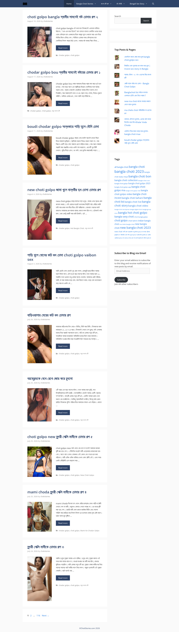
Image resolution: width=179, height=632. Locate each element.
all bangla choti (121, 167)
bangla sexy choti (124, 216)
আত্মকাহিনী (130, 232)
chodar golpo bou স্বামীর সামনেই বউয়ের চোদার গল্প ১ (63, 72)
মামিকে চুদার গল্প (147, 238)
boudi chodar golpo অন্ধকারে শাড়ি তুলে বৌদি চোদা (63, 126)
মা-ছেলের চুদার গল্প (138, 238)
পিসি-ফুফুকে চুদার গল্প (132, 235)
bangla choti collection (126, 180)
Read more (62, 48)
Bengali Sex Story (137, 3)
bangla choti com (144, 180)
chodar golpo (64, 55)
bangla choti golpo (121, 183)
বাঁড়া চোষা (131, 238)
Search (117, 16)
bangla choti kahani (132, 197)
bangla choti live (133, 201)
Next (45, 615)
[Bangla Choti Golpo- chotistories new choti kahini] (26, 3)
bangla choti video (138, 205)
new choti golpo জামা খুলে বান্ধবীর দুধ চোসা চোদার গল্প (64, 189)
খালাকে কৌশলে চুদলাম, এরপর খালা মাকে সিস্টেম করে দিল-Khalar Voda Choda (137, 122)
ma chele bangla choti (127, 224)
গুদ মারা (144, 232)
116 (38, 615)
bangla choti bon (139, 176)
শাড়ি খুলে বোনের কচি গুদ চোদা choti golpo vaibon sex (61, 257)
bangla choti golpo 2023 (139, 183)
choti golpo (74, 55)
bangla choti (137, 167)
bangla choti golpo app (122, 187)
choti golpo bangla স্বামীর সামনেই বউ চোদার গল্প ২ (62, 16)
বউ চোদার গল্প (126, 238)
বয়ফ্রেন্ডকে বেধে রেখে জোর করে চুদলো (50, 378)
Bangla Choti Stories (84, 3)
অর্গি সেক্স (125, 232)
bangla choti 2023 (129, 171)
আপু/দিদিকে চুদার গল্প (137, 232)
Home (68, 3)
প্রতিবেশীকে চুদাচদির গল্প (142, 235)
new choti (118, 231)
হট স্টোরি (119, 3)
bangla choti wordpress (121, 209)
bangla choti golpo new (133, 191)
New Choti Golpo (87, 475)
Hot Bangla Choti (77, 228)
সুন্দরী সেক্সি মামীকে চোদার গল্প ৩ (45, 546)
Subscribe (121, 280)
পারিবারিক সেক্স (123, 235)
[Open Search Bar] (153, 3)
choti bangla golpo (141, 217)
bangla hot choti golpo (132, 213)
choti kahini (133, 221)
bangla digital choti (136, 209)
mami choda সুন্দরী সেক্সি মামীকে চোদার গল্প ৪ (57, 491)
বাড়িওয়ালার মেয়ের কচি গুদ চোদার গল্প (49, 315)
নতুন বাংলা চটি (56, 111)
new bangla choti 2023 (135, 228)
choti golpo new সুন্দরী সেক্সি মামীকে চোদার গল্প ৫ (60, 436)
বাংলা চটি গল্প (105, 3)
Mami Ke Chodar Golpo (89, 530)
